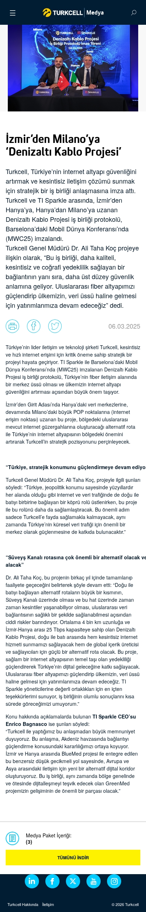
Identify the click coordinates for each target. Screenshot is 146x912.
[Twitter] (73, 881)
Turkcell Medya (73, 12)
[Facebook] (52, 881)
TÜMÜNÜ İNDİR (73, 857)
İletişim (48, 904)
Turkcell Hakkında (22, 904)
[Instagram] (114, 881)
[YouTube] (93, 881)
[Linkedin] (32, 881)
